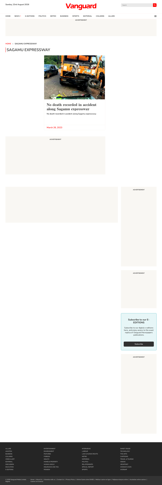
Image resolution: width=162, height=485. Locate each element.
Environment (49, 451)
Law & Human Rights (90, 454)
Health (46, 459)
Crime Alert (10, 459)
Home (7, 16)
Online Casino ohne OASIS (85, 479)
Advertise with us (49, 479)
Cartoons (124, 456)
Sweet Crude (125, 449)
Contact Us (60, 479)
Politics (42, 16)
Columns (100, 16)
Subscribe (139, 344)
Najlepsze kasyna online (120, 479)
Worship (123, 470)
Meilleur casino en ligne (103, 479)
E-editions (30, 16)
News (17, 16)
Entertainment (49, 449)
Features (47, 454)
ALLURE (111, 16)
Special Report (88, 467)
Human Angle (49, 464)
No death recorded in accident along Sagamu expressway (71, 106)
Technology (125, 451)
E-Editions (9, 470)
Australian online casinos (138, 479)
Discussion (9, 464)
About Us (39, 479)
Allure (8, 449)
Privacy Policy (70, 479)
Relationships (87, 464)
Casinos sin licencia (36, 481)
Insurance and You (51, 467)
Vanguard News (81, 6)
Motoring (85, 459)
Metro (53, 16)
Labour (85, 451)
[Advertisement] (139, 227)
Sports (75, 16)
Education (9, 467)
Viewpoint (124, 464)
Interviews (86, 449)
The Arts (123, 454)
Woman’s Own (125, 467)
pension (47, 470)
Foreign (47, 456)
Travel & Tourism (126, 459)
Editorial (87, 16)
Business (64, 16)
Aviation (8, 451)
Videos (122, 462)
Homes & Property (51, 462)
